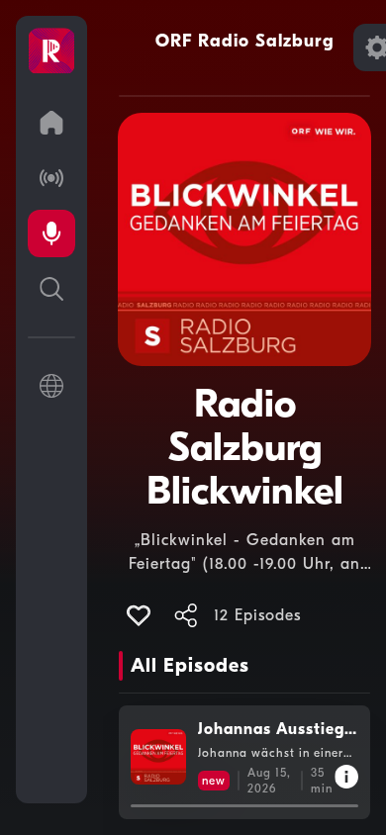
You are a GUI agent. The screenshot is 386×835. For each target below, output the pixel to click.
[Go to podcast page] (51, 233)
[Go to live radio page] (51, 178)
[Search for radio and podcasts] (51, 289)
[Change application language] (51, 386)
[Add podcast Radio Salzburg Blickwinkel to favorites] (138, 615)
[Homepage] (51, 51)
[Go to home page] (51, 122)
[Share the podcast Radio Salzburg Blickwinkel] (186, 615)
